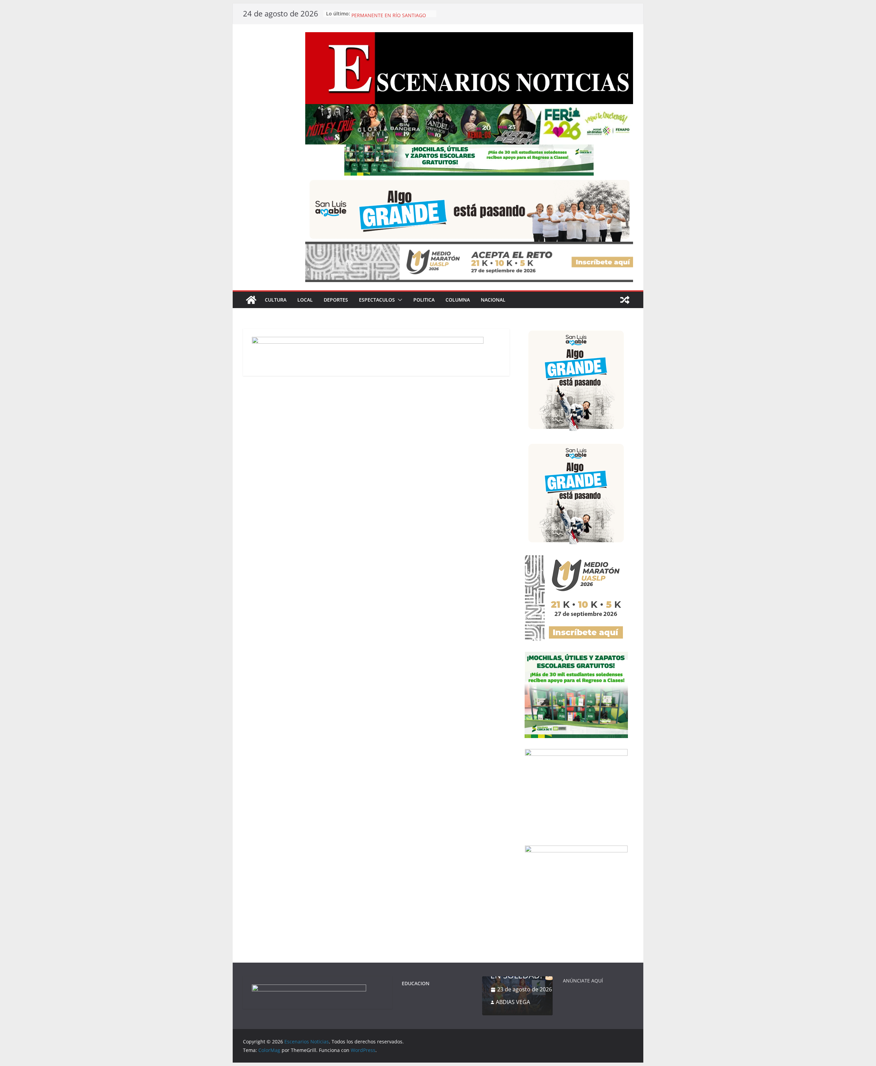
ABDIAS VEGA (513, 1002)
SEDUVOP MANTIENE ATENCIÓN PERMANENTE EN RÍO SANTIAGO (388, 17)
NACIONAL (493, 299)
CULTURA (275, 299)
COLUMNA (458, 299)
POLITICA (424, 299)
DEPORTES (336, 299)
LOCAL (305, 299)
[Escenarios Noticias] (251, 300)
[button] (398, 300)
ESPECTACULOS (377, 299)
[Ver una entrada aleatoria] (625, 300)
